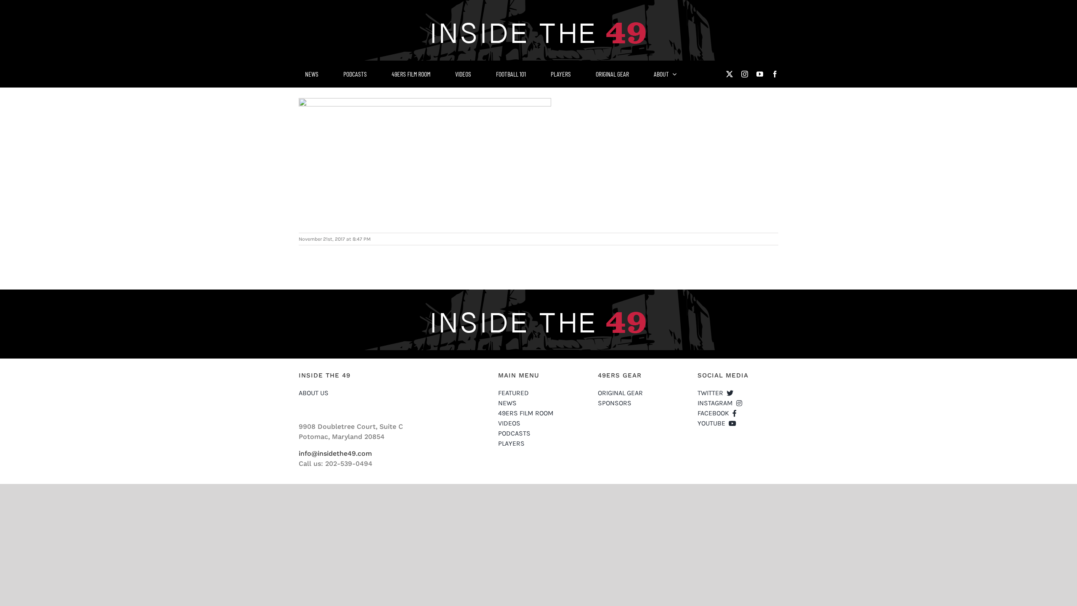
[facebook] (775, 74)
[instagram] (744, 74)
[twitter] (729, 74)
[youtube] (759, 74)
